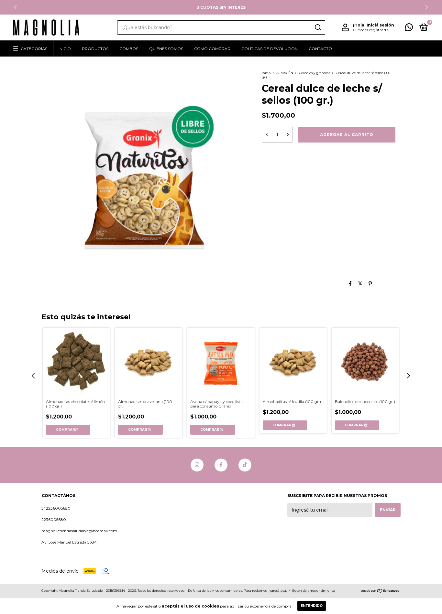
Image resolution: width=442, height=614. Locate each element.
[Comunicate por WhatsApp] (409, 28)
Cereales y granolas (314, 73)
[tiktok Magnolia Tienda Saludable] (244, 465)
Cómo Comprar (212, 48)
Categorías (34, 48)
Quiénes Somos (166, 48)
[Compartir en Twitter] (360, 283)
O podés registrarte (371, 29)
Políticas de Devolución (269, 48)
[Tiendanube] (380, 591)
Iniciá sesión (380, 25)
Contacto (320, 48)
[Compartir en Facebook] (350, 283)
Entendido (312, 606)
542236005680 (56, 508)
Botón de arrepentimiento (313, 590)
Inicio (65, 48)
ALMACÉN (284, 73)
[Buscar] (317, 27)
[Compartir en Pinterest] (370, 283)
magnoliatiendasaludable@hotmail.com (79, 530)
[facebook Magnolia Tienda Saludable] (221, 465)
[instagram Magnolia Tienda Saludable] (197, 465)
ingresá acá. (277, 590)
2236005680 (53, 519)
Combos (128, 48)
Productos (95, 48)
